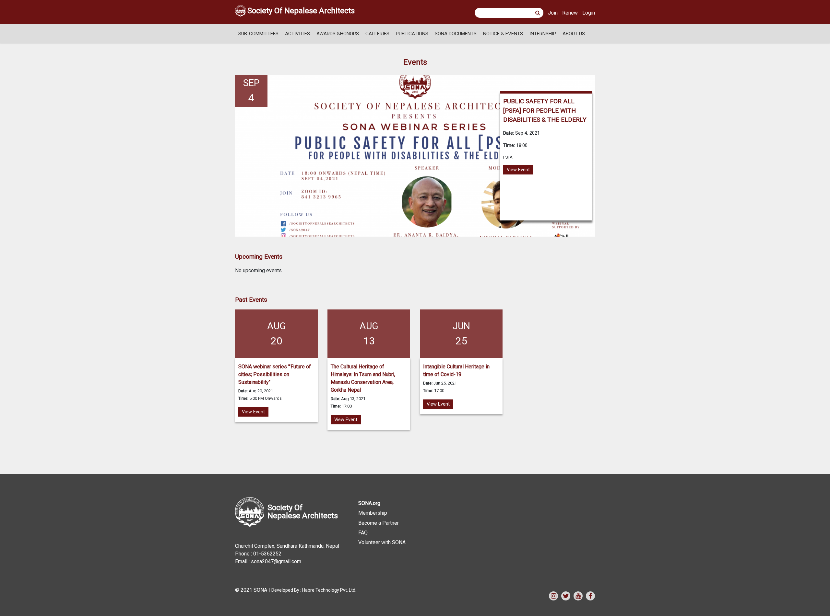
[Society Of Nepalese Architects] (300, 20)
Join (553, 13)
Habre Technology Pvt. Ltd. (329, 590)
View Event (518, 170)
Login (588, 13)
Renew (570, 13)
